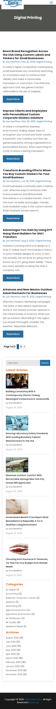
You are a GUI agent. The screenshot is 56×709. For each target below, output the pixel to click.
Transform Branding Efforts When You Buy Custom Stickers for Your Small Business (27, 173)
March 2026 (12, 658)
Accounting (12, 593)
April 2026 (11, 654)
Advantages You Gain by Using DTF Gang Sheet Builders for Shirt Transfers (27, 233)
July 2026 (11, 641)
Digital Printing (44, 61)
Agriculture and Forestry (18, 614)
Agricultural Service (16, 610)
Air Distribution (13, 618)
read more (13, 99)
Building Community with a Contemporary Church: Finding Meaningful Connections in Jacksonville (27, 395)
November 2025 (14, 674)
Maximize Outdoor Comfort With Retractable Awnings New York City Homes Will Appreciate (25, 479)
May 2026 (11, 650)
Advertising (11, 606)
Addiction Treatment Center (21, 597)
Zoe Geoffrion (13, 61)
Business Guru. (34, 699)
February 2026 (13, 662)
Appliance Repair (14, 626)
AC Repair (11, 589)
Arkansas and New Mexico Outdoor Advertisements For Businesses (27, 291)
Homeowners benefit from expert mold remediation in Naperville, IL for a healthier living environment (27, 521)
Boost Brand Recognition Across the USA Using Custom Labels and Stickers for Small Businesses (26, 54)
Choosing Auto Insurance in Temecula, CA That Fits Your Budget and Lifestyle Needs (27, 563)
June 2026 (11, 645)
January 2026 (13, 666)
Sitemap (34, 702)
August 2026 (12, 637)
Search (45, 362)
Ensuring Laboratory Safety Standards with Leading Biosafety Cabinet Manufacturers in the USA (27, 437)
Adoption (10, 601)
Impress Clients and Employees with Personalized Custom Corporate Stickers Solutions (25, 114)
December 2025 (14, 670)
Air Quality (11, 622)
